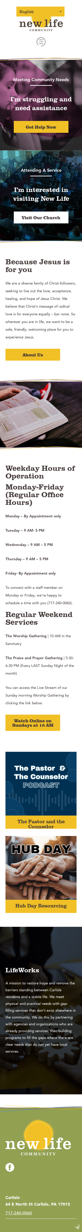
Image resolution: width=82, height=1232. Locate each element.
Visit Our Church (41, 217)
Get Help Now (41, 127)
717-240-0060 (18, 1213)
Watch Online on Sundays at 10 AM (33, 722)
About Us (33, 355)
